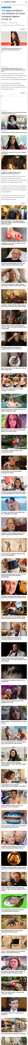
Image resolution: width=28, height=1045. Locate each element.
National (9, 7)
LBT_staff (5, 22)
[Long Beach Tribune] (10, 2)
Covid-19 (4, 7)
